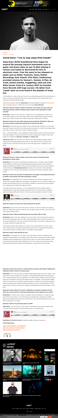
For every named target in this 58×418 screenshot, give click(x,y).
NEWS (21, 408)
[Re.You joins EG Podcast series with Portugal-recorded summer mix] (12, 355)
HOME (13, 408)
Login (52, 9)
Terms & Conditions (51, 415)
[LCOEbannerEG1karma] (29, 6)
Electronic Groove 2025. (10, 415)
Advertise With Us (29, 415)
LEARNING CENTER (37, 408)
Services (38, 415)
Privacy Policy (44, 415)
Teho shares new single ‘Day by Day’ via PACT (32, 395)
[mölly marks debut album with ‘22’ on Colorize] (12, 371)
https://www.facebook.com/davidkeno (14, 326)
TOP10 (43, 408)
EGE (45, 408)
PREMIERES (32, 408)
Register (55, 9)
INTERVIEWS (5, 52)
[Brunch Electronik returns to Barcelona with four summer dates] (32, 371)
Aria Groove (11, 54)
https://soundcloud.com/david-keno (14, 328)
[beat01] (49, 363)
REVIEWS (27, 408)
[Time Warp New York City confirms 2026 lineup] (32, 355)
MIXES (24, 408)
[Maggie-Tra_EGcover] (49, 375)
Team (35, 415)
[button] (49, 9)
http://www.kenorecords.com (11, 330)
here (44, 320)
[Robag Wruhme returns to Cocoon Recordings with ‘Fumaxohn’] (12, 388)
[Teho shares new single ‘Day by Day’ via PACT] (32, 388)
